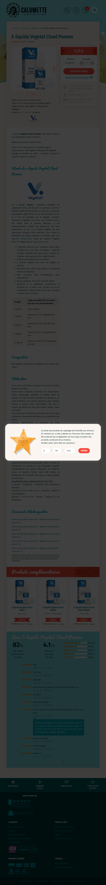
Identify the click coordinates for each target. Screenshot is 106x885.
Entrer (84, 451)
